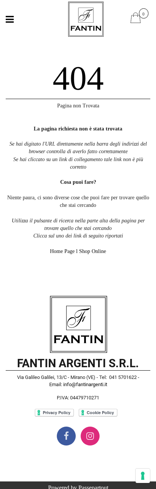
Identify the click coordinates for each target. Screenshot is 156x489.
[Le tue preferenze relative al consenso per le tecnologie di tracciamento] (143, 476)
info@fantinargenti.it (85, 384)
